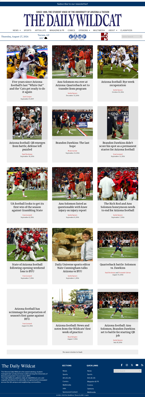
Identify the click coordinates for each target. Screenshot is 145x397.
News (15, 30)
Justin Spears (72, 93)
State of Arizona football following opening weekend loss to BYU (27, 268)
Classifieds (126, 30)
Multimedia (99, 30)
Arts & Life (40, 30)
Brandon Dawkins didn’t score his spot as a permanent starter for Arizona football (117, 146)
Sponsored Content (70, 392)
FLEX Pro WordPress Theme (70, 395)
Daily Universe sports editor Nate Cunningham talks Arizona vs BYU (72, 268)
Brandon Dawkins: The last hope (72, 144)
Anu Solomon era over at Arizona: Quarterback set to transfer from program (73, 85)
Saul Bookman (27, 154)
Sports (27, 30)
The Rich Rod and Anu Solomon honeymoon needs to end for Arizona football (118, 207)
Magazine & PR (57, 30)
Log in (87, 395)
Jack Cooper (27, 96)
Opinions (83, 30)
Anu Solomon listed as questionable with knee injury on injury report (72, 207)
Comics (71, 30)
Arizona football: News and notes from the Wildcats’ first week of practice (72, 329)
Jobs (64, 388)
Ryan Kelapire (72, 337)
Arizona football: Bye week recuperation (117, 83)
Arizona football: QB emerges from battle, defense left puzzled (27, 146)
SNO (82, 395)
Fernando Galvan (124, 272)
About (112, 30)
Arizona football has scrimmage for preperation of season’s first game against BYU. (27, 313)
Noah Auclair (72, 151)
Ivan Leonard (117, 154)
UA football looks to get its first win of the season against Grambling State (27, 207)
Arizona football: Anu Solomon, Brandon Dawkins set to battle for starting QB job (117, 330)
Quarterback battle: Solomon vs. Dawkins (118, 266)
